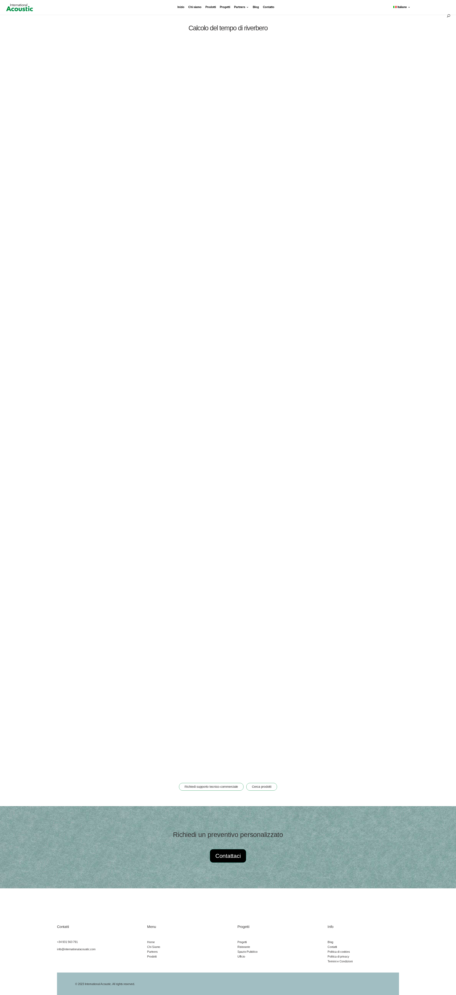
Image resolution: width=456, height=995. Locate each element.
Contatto (268, 7)
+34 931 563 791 (67, 941)
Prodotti (210, 7)
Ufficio (241, 956)
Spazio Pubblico (247, 951)
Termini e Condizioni (340, 961)
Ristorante (243, 946)
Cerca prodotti (261, 786)
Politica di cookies (339, 951)
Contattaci (228, 856)
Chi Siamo (153, 946)
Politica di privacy (338, 956)
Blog (256, 7)
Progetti (225, 7)
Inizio (180, 7)
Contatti (332, 946)
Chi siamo (194, 7)
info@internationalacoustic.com (76, 949)
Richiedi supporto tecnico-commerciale (211, 786)
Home (151, 942)
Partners (239, 7)
